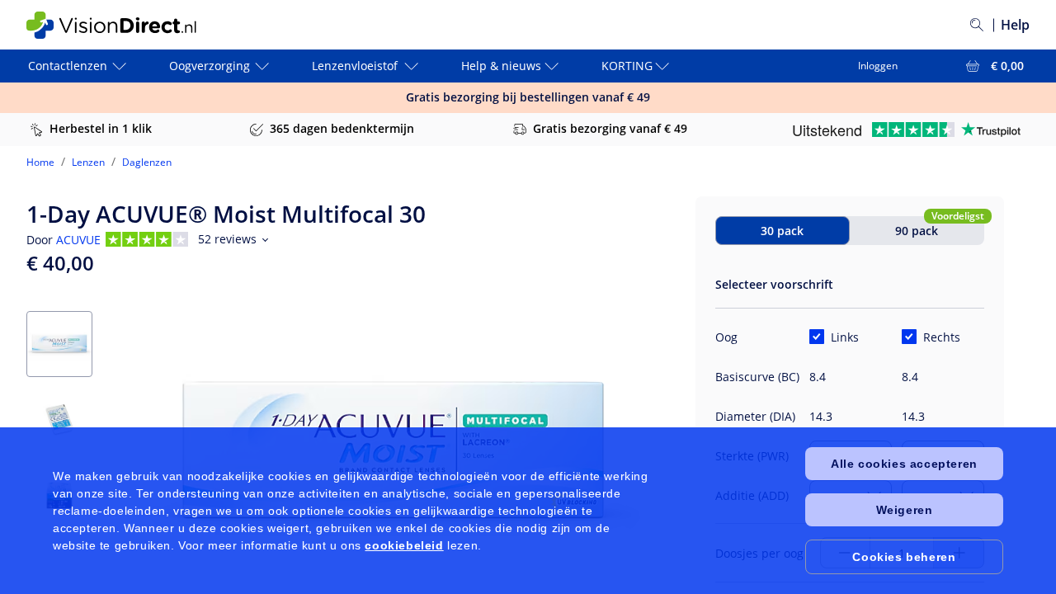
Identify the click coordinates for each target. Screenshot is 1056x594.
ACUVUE (78, 240)
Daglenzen (147, 162)
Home (40, 162)
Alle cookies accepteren (904, 463)
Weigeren (904, 509)
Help (1015, 25)
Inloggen (878, 66)
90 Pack (916, 230)
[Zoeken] (977, 25)
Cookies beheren (903, 556)
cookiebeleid (404, 545)
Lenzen (88, 162)
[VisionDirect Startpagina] (124, 25)
